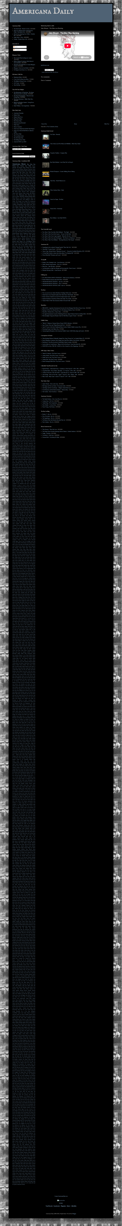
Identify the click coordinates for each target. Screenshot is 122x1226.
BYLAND (26, 443)
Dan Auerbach (25, 218)
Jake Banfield (32, 687)
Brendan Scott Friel (31, 263)
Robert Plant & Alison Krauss (23, 953)
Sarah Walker (19, 988)
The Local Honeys (27, 372)
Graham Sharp (20, 294)
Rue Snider (15, 244)
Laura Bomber (25, 781)
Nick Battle (24, 884)
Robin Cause (23, 955)
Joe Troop (20, 725)
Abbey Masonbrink (16, 393)
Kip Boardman (32, 770)
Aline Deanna (26, 404)
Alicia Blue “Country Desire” (49, 249)
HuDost (18, 674)
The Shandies (27, 202)
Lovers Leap (22, 809)
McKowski (32, 238)
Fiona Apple (32, 613)
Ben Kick (23, 451)
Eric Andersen (30, 286)
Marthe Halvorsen (21, 836)
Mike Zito (22, 863)
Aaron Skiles (27, 190)
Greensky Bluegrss (19, 647)
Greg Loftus (17, 295)
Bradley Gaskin (23, 472)
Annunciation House (20, 430)
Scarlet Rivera (15, 992)
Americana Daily (43, 11)
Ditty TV (26, 576)
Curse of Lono (22, 541)
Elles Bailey (18, 594)
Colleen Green (21, 278)
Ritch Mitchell (15, 945)
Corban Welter (23, 531)
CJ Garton (19, 485)
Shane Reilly (15, 1001)
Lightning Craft (17, 794)
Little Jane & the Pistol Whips (26, 799)
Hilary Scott (21, 669)
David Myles (21, 220)
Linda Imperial (15, 797)
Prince (13, 922)
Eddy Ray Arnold (15, 589)
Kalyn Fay (17, 753)
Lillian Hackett (23, 794)
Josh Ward (14, 746)
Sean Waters (14, 996)
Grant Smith (21, 645)
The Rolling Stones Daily (19, 139)
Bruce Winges (24, 480)
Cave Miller (18, 497)
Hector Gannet (32, 664)
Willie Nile (27, 387)
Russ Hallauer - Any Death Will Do (58, 218)
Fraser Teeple (30, 289)
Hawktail (30, 661)
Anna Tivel (33, 427)
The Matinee (20, 374)
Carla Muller (17, 493)
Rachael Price (17, 924)
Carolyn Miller (17, 494)
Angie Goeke (14, 427)
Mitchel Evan (20, 866)
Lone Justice (30, 805)
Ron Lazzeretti (26, 958)
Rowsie (31, 967)
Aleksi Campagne (29, 400)
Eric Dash (31, 600)
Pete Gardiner (19, 342)
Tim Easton (18, 380)
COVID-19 (30, 265)
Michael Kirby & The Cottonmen (19, 854)
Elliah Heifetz (27, 594)
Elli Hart (22, 594)
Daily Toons (16, 124)
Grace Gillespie (15, 642)
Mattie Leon (19, 844)
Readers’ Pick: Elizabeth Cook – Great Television (53, 262)
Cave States (23, 497)
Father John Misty (29, 611)
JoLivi (32, 722)
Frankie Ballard (24, 619)
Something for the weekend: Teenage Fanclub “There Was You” (56, 247)
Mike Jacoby (22, 860)
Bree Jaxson (29, 473)
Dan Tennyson (22, 546)
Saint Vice (31, 977)
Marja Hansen (21, 829)
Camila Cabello (27, 489)
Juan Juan (19, 746)
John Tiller (17, 733)
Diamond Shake (21, 574)
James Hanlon (15, 692)
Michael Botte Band (28, 850)
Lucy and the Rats (28, 810)
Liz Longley (19, 804)
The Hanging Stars (19, 372)
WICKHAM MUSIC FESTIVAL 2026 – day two (53, 285)
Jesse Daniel (24, 714)
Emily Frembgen (18, 597)
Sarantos (31, 988)
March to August (29, 324)
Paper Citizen (32, 340)
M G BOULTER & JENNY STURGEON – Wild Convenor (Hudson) (58, 277)
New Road (33, 882)
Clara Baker (19, 525)
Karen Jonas (22, 753)
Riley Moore (32, 242)
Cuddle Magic (15, 541)
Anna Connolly (28, 427)
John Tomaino (23, 733)
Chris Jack (26, 512)
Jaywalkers (30, 700)
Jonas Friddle (28, 738)
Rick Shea (31, 942)
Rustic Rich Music (20, 971)
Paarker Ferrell (30, 900)
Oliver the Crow (27, 895)
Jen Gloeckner (24, 706)
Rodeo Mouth (27, 348)
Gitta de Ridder (32, 637)
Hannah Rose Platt (16, 172)
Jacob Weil (27, 685)
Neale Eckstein (15, 881)
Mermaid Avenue (16, 239)
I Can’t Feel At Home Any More (21, 79)
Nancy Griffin (29, 874)
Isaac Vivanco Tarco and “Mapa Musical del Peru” (53, 325)
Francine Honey (24, 289)
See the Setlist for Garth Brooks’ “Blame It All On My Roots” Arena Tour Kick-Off (61, 344)
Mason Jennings (21, 839)
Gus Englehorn (23, 651)
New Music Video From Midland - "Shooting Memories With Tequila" (58, 240)
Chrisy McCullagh (19, 522)
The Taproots (18, 377)
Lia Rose (17, 196)
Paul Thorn (14, 342)
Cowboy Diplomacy (31, 534)
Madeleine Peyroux (16, 238)
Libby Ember (30, 793)
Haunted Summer (24, 295)
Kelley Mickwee (32, 764)
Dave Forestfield (22, 554)
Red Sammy (25, 934)
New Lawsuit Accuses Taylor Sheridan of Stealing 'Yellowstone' (56, 293)
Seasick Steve (15, 353)
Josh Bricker (14, 744)
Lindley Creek (26, 797)
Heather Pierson (19, 664)
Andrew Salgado (18, 424)
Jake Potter (14, 690)
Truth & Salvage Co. (24, 382)
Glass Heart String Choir (17, 639)
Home (75, 124)
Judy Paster (18, 748)
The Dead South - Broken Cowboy (22, 28)
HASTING (33, 651)
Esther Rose (23, 603)
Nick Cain (30, 884)
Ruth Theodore (15, 972)
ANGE (24, 390)
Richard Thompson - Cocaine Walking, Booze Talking (62, 171)
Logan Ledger (21, 321)
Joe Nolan (33, 307)
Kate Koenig (23, 756)
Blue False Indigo (29, 462)
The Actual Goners (31, 364)
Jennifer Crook (18, 708)
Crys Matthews (24, 539)
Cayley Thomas (16, 215)
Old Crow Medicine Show (22, 186)
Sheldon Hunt (15, 1004)
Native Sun (28, 879)
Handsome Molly (18, 77)
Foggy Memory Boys (16, 618)
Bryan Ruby (21, 265)
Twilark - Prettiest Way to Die (20, 39)
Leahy (23, 788)
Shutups (19, 1004)
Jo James (29, 722)
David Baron (30, 557)
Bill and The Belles (24, 456)
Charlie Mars (29, 501)
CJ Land (23, 485)
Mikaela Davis (24, 858)
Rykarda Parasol (32, 974)
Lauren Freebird (20, 785)
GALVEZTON (26, 623)
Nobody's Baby (21, 889)
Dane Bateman (15, 547)
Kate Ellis (33, 311)
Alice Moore (18, 404)
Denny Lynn (33, 571)
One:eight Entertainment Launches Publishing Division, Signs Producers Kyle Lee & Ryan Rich (64, 314)
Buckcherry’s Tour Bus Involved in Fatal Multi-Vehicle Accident (56, 342)
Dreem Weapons (19, 581)
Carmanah (30, 266)
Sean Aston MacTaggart (20, 995)
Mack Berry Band (23, 817)
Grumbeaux (29, 650)
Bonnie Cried (15, 469)
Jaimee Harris (27, 687)
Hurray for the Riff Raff (27, 676)
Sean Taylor (32, 352)
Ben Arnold (19, 451)
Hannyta (30, 656)
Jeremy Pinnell (25, 230)
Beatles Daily (17, 115)
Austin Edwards (18, 440)
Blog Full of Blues (18, 119)
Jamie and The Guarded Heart (18, 695)
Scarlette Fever (31, 244)
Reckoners (23, 347)
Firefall (28, 287)
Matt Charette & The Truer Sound (23, 327)
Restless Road (20, 935)
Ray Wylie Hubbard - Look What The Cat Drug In (61, 162)
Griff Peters (18, 650)
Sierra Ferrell (30, 188)
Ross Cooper (30, 966)
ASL (27, 390)
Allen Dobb (27, 206)
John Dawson (21, 231)
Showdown (22, 358)
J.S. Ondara (29, 299)
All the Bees (21, 206)
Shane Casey (25, 1000)
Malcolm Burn (21, 823)
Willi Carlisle (25, 252)
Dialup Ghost (15, 574)
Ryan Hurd (26, 972)
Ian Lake (21, 677)
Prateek (28, 344)
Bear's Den (32, 190)
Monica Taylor (15, 868)
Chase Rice (17, 505)
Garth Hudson (30, 626)
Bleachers (25, 461)
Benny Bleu (21, 453)
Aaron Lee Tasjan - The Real (56, 199)
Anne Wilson (29, 429)
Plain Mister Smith (25, 918)
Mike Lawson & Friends (30, 860)
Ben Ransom (28, 451)
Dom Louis (17, 578)
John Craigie (25, 728)
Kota (34, 772)
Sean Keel (33, 995)
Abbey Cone (32, 392)
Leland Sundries (22, 185)
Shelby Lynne (32, 1003)
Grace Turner (14, 294)
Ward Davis (25, 385)
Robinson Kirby (29, 955)
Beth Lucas (26, 454)
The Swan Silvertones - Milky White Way (23, 99)
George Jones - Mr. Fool (48, 401)
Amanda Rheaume (28, 411)
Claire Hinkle (29, 523)
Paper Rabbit (32, 902)
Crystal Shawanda (31, 539)
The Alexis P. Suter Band (17, 366)
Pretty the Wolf (32, 921)
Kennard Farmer (19, 767)
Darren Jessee (21, 552)
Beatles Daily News (18, 117)
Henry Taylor (31, 668)
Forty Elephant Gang (16, 289)
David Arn (22, 283)
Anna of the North (16, 429)
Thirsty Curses (19, 379)
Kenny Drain (26, 767)
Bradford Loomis (15, 472)
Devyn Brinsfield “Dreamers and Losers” (51, 255)
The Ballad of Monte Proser (20, 81)
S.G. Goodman (15, 975)
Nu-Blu (18, 892)
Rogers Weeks (30, 956)
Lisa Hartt (16, 321)
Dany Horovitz (32, 281)
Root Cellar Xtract (20, 961)
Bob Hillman (15, 465)
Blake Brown (14, 262)
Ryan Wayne (23, 188)
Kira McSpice (15, 772)
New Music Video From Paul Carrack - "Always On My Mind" (56, 234)
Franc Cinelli (17, 619)
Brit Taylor (16, 477)
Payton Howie (15, 911)
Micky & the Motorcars (22, 857)
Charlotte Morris (31, 215)
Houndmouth (29, 672)
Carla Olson (22, 493)
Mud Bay (14, 871)
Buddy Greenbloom (31, 480)
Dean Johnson (30, 565)
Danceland (33, 546)
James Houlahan (21, 692)
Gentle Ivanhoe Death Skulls (18, 631)
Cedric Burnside (29, 497)
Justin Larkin (31, 749)
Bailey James (23, 445)
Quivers (33, 922)
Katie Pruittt (30, 762)
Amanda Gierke (15, 411)
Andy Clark (33, 424)
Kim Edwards (26, 769)
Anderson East (25, 419)
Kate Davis (18, 756)
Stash (28, 360)
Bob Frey (33, 464)
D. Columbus (32, 279)
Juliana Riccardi (24, 748)
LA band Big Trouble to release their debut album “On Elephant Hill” (57, 253)
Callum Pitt (20, 488)
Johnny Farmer (29, 733)
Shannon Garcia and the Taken (18, 356)
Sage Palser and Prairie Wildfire (18, 977)
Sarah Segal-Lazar (20, 352)
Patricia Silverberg (31, 903)
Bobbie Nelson (15, 467)
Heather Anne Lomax (16, 297)
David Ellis (24, 558)
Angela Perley (27, 425)
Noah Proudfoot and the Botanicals (28, 887)
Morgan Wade (15, 241)
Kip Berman (26, 770)
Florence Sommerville (18, 616)
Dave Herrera (14, 555)
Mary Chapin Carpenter (27, 838)
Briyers (27, 477)
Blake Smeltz (29, 210)
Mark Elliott (32, 829)
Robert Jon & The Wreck (18, 173)
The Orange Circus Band (22, 201)
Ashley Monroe (32, 437)
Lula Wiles (27, 813)
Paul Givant (23, 906)
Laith (17, 778)
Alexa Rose (18, 403)
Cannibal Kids (22, 491)
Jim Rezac (31, 719)
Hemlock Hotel (28, 666)
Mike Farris (16, 860)
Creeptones (14, 539)
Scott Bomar (21, 992)
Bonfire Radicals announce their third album (52, 279)
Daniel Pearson (29, 547)
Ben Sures (33, 451)
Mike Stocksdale (15, 863)
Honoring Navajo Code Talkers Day (50, 329)
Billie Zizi (31, 456)
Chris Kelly (26, 514)
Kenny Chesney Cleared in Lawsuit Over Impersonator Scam (56, 296)
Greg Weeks (20, 648)
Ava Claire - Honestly (55, 134)
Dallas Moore (15, 281)
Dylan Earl (17, 584)
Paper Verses (14, 903)
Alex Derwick (18, 401)
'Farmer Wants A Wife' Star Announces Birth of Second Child (56, 300)
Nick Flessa (24, 337)
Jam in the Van (32, 690)
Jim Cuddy (14, 719)
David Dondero (18, 558)
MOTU (17, 817)
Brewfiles (17, 475)
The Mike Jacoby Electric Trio (26, 249)
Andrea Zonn (14, 420)
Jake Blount (55, 72)
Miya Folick (25, 866)
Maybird (22, 846)
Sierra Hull (27, 358)
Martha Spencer (15, 834)
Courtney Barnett (25, 279)
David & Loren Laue (22, 557)
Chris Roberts (30, 517)
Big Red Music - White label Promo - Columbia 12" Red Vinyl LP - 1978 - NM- (60, 368)
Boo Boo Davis (27, 469)
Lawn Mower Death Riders (25, 786)
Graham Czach (24, 643)
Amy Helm (19, 417)
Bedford (13, 449)
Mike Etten (20, 331)
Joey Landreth (32, 727)
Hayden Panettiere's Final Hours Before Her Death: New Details (56, 298)
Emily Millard (21, 598)
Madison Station (20, 820)
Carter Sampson (30, 494)
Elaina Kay (14, 590)
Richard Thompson (22, 940)
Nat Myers (33, 332)
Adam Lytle (33, 396)
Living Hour (24, 802)
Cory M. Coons (18, 279)
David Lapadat (18, 560)
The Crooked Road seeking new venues (23, 58)
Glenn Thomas (30, 639)
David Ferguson (27, 283)
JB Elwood (21, 228)
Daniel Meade (22, 547)
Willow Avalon (15, 388)
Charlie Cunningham (20, 270)
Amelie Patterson (18, 412)
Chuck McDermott (19, 276)
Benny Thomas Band (28, 453)
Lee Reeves (33, 788)
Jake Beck (14, 688)
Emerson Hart (24, 595)
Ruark (34, 967)
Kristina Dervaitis (26, 773)
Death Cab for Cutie (20, 566)
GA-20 (21, 623)
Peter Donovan (25, 342)
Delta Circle (24, 570)
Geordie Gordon (27, 632)
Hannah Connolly (18, 656)
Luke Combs (17, 812)
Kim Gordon (27, 315)
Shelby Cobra (27, 1003)
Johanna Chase (15, 308)
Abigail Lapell (15, 255)
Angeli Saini (32, 425)
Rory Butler (26, 961)
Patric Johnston (25, 903)
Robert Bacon (21, 948)
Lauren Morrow (15, 786)
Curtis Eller (33, 541)
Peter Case (30, 186)
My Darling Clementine (25, 873)
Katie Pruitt (26, 313)
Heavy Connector (18, 126)
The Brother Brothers (28, 246)
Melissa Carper (22, 329)
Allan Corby (21, 408)
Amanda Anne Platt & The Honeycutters (27, 409)
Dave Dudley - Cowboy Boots (49, 405)
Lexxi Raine (20, 791)
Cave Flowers (32, 214)
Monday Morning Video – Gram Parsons (51, 270)
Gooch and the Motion (30, 640)
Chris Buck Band (31, 509)
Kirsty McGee (20, 316)
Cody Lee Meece (28, 526)
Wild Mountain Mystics (19, 387)
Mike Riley (29, 331)
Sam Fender (24, 979)
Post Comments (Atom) (52, 126)
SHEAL (28, 975)
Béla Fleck (26, 483)
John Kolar (27, 730)
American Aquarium (26, 257)
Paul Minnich (24, 908)
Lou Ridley (17, 809)
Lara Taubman (28, 778)
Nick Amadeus (19, 337)
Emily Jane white (31, 597)
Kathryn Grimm (15, 761)
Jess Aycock (25, 712)
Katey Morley (15, 313)
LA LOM (16, 777)
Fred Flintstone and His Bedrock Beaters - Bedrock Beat (55, 389)
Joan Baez (33, 305)
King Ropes (21, 770)
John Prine (27, 181)
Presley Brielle (25, 921)
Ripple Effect (27, 943)
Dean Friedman (24, 565)
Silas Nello (24, 1004)
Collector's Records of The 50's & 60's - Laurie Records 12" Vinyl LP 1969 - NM (60, 372)
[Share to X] (49, 70)
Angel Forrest (15, 425)
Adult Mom (20, 398)
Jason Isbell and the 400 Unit (22, 302)
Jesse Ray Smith (28, 305)
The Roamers (15, 376)
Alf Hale (31, 403)
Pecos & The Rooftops (22, 911)
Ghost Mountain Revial (30, 635)
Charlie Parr (23, 215)
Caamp (31, 486)
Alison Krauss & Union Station (18, 406)
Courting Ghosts (23, 534)
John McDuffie (15, 732)
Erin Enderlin (27, 223)
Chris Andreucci (19, 509)
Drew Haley (30, 581)
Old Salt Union (20, 894)
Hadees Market (21, 653)
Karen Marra (27, 753)
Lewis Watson (15, 791)
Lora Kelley (17, 807)
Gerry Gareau (18, 634)
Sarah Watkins (26, 988)
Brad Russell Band (31, 470)
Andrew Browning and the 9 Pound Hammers (26, 420)
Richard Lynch (15, 940)
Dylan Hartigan (23, 584)
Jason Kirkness (18, 698)
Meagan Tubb (15, 847)
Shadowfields (22, 998)
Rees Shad (14, 935)
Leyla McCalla (26, 791)
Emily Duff (15, 180)
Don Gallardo (29, 578)
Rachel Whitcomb (31, 926)
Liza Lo (28, 185)
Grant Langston (15, 645)
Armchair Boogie (19, 435)
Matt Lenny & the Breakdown (18, 841)
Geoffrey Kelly (21, 632)
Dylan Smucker (32, 586)
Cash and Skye (19, 268)
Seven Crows (20, 996)
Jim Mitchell (26, 719)
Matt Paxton (27, 841)
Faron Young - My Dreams (48, 407)
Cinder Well (26, 276)
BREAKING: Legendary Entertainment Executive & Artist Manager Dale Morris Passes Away (63, 308)
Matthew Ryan (15, 329)
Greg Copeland (32, 647)
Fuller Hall (17, 623)
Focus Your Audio (31, 616)
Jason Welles (30, 698)
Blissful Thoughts (16, 462)
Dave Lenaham (26, 555)
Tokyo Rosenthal (31, 250)
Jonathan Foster (28, 740)
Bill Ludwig (17, 456)
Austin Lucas (29, 440)
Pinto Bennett (18, 344)
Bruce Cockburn (15, 265)
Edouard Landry (22, 589)
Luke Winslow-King (21, 813)
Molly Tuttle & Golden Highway (23, 332)
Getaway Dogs (32, 634)
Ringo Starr (22, 943)
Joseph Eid (33, 743)
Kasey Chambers (28, 754)
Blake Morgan (22, 210)
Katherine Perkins (31, 757)
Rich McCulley (25, 939)
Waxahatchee (20, 204)
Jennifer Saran (23, 708)
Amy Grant (14, 417)
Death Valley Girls (28, 566)
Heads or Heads (24, 663)
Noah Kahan (17, 887)
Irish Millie (24, 299)
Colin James (25, 528)
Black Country (15, 459)
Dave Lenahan (32, 555)
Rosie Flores (29, 964)
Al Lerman (33, 398)
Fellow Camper (27, 613)
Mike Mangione (15, 862)
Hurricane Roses (19, 299)
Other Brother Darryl (22, 898)
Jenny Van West (19, 709)
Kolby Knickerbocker (22, 772)
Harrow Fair (26, 660)
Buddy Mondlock (16, 481)
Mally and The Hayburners (29, 823)
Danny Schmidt (26, 281)
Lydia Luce (28, 815)
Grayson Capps (27, 645)
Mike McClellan (22, 862)
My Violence (32, 873)
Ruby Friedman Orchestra (17, 969)
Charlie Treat (32, 270)
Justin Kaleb (27, 231)
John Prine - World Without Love (57, 180)
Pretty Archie (32, 344)
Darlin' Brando (32, 550)
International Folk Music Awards (23, 679)
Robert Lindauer (32, 951)
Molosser (26, 169)
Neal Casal (33, 879)
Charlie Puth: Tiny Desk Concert (49, 359)
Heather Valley (26, 664)
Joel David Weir (25, 725)
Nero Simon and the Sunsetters (25, 882)
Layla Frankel (19, 788)
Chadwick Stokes (25, 499)
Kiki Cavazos (20, 769)
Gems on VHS (32, 629)
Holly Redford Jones (21, 671)
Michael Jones (24, 852)
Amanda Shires (24, 170)
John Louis (30, 308)
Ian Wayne (29, 677)
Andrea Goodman (31, 419)
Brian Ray (21, 475)
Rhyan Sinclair (23, 937)
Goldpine (24, 640)
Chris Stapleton (28, 274)
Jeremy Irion (21, 711)
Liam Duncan (19, 793)
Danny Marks (26, 549)
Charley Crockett (31, 170)
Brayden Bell (17, 473)
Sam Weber (23, 982)
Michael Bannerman (20, 850)
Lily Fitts (26, 234)
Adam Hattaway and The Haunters (19, 396)
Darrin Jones (27, 552)
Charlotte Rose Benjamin (27, 504)
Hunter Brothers (23, 674)
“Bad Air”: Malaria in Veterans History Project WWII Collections (57, 323)
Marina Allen (32, 828)
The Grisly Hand (28, 247)
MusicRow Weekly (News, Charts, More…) (52, 312)
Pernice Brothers (19, 913)
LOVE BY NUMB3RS (27, 777)
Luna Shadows (15, 815)
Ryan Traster (19, 974)
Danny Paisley (32, 549)
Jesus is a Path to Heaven (27, 716)
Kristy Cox (33, 773)
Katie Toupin (32, 313)
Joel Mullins (30, 725)
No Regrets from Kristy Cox (20, 70)
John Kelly (25, 308)
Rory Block (32, 348)
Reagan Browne (23, 931)
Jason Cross (28, 696)
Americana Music (19, 164)
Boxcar (26, 470)
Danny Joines (19, 549)
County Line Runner (31, 533)
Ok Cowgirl (30, 892)
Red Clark (26, 932)
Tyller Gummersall (16, 170)
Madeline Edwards (16, 818)
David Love (24, 560)
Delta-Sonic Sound (31, 570)
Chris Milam (19, 517)
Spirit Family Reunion (17, 360)
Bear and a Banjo (29, 448)
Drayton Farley (22, 193)
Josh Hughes (26, 744)
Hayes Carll (18, 663)
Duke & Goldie (29, 284)
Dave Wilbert (15, 557)
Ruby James (30, 969)
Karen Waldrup (32, 753)
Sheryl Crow (15, 246)
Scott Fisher (27, 352)
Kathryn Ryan (23, 761)
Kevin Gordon (15, 234)
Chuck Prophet (32, 522)
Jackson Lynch (15, 685)
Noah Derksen (18, 339)
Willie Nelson (21, 190)
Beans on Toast (31, 209)
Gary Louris (17, 627)
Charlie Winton (25, 502)
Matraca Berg (27, 839)
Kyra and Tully (30, 775)
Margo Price (29, 167)
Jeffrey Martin (18, 230)
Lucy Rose (33, 321)
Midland (29, 857)
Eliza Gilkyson (29, 222)
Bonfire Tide (26, 467)
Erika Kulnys (22, 602)
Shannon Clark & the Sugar (29, 355)
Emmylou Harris (18, 600)
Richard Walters (29, 940)
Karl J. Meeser (15, 754)
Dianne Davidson (28, 574)
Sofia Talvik (32, 358)
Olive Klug (33, 894)
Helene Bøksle (22, 666)
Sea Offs (23, 993)
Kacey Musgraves (24, 233)
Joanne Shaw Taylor (16, 307)
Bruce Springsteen (31, 191)
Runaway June (15, 350)
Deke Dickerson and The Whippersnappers (25, 568)
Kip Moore (33, 315)
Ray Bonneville (26, 929)
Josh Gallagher (21, 744)
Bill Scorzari (15, 210)
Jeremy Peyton (32, 303)
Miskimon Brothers (26, 865)
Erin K (31, 602)
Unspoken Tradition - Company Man (58, 153)
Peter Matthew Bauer (19, 914)
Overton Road (30, 898)
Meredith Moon (24, 849)
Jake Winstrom (26, 690)
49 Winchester (15, 254)
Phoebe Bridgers (29, 916)
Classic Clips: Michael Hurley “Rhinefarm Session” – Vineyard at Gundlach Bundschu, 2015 (63, 251)
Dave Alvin (17, 554)
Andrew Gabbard (22, 422)
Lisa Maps (31, 797)
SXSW (26, 244)
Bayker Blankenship (16, 448)
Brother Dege (17, 480)
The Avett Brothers (27, 366)
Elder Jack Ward (24, 590)
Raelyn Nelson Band (27, 345)
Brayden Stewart (23, 473)
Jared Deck (31, 695)
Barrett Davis (27, 446)
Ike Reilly (33, 677)
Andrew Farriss (15, 422)
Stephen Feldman (15, 361)
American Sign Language (25, 416)
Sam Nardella (30, 979)
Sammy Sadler (19, 984)
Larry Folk (14, 780)
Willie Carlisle (26, 204)
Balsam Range (21, 209)
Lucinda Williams (19, 169)
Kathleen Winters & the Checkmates (20, 759)
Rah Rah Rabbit (24, 927)
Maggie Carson (32, 820)
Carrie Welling (23, 494)
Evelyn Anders (17, 607)
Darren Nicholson (15, 283)
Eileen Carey (32, 589)
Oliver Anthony (15, 895)
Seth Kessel (26, 353)
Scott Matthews (26, 199)
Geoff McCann (15, 632)
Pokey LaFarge (24, 344)
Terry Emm (21, 364)
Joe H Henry (28, 307)
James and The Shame (30, 693)
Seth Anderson (21, 353)
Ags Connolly (27, 398)
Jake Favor (23, 688)
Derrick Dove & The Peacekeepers (18, 573)
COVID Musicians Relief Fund (23, 486)
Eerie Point (28, 589)
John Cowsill (20, 728)
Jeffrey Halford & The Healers (25, 704)
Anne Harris (32, 206)
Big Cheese (31, 454)
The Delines (20, 369)
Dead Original (18, 565)
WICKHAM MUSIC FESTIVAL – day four (52, 281)
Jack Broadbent (22, 684)
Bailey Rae (28, 445)
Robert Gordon (24, 950)
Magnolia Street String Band (18, 821)
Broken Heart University (17, 478)
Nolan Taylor (24, 339)
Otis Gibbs (20, 242)
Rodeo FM (19, 956)
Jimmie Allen (23, 720)
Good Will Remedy (26, 292)
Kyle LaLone (25, 316)
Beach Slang (23, 448)
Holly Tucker (27, 671)
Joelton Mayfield (19, 727)
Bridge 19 (31, 475)
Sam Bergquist (19, 979)
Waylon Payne (30, 385)
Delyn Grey (14, 571)
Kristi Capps (20, 773)
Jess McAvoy (30, 712)
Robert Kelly (18, 951)
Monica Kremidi (32, 866)
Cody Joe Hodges (20, 526)
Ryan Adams (21, 972)
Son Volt (21, 246)
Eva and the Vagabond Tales (20, 287)
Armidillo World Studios (28, 435)
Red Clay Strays (32, 932)
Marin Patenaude (25, 828)
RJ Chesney (14, 345)
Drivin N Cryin (18, 582)
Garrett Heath (27, 225)
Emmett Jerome (24, 286)
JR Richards (27, 682)
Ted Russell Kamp (21, 167)
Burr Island (26, 265)
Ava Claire (26, 441)
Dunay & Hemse (25, 582)
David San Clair (29, 562)
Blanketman (20, 461)
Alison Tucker (28, 406)
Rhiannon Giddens (16, 937)
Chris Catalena (15, 510)
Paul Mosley (30, 908)
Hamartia (17, 655)
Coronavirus (17, 533)
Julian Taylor (32, 172)
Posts (16, 47)
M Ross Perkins (21, 177)
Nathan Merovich (31, 878)
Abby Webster (18, 395)
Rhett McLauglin (31, 935)
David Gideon (29, 558)
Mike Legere (24, 331)
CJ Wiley (27, 485)
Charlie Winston (19, 502)
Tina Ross (23, 380)
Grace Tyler (33, 642)
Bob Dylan (15, 191)
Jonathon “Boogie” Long (28, 741)
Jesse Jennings (30, 714)
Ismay (17, 228)
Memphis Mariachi (16, 849)
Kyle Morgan (23, 775)
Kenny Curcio (32, 233)
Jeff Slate (18, 303)
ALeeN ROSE (20, 390)
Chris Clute (33, 510)
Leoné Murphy (21, 789)
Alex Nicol (32, 204)
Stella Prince (32, 360)
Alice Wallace (15, 206)
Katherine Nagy (25, 757)
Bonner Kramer (32, 467)
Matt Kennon (32, 327)
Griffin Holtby (24, 650)
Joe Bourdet (23, 307)
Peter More (26, 914)
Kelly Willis (19, 765)
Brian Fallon (25, 212)
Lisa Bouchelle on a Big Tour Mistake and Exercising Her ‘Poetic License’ (59, 268)
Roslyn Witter (25, 966)
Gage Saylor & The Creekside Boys (25, 624)
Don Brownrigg (23, 578)
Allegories (26, 408)
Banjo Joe (17, 446)
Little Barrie (17, 799)
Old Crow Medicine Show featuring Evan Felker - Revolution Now (23, 31)
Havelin (26, 661)
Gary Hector (20, 291)
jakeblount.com (45, 65)
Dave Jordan (20, 555)
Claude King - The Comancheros (49, 403)
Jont (24, 743)
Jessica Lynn (25, 172)
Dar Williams (20, 550)
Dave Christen (20, 166)
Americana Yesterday (18, 113)
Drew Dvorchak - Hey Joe (48, 416)
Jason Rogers (30, 302)
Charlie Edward (32, 499)
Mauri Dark (24, 844)
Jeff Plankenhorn (26, 703)
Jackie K (14, 300)
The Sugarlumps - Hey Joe (48, 418)
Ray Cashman (32, 929)
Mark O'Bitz (19, 833)
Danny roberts (15, 550)
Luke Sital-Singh (29, 812)
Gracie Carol (14, 643)
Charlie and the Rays (16, 271)
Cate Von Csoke (26, 268)
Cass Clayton (25, 496)
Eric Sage (17, 602)
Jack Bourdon (15, 684)
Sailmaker (27, 977)
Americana (33, 416)
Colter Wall (30, 528)
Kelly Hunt (14, 765)
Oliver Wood (21, 895)
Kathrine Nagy (32, 759)
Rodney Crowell (29, 173)
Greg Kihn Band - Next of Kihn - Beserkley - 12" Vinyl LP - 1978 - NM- (59, 370)
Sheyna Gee (33, 356)
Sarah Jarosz (19, 199)
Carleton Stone (29, 493)
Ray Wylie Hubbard (16, 931)
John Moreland (21, 732)
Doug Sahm (30, 579)
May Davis (18, 846)
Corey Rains (29, 531)
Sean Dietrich (28, 995)
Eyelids (29, 608)
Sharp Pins (22, 1003)
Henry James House (19, 668)
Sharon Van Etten (15, 1003)
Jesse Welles (28, 166)
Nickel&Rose (29, 241)
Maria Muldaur (18, 828)
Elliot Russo (14, 595)
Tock (26, 250)
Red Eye (14, 934)
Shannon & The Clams (23, 1001)
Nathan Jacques (25, 878)
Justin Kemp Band (24, 749)
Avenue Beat (15, 209)
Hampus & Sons (22, 655)
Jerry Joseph (32, 711)
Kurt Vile (14, 775)
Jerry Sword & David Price (17, 712)
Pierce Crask (17, 918)
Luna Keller (32, 813)
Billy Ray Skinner (19, 457)
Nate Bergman (19, 876)
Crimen (18, 539)
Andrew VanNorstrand (26, 424)
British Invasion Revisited (20, 123)
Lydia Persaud (31, 236)
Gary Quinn (22, 627)
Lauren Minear (32, 785)
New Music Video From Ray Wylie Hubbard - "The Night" (55, 232)
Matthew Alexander (27, 842)
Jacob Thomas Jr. (21, 685)
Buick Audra (30, 481)
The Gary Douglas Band (26, 371)
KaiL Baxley (30, 751)
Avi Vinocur (30, 441)
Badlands (18, 445)
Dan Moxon (32, 218)
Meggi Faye (29, 847)
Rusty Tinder (27, 971)
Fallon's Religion (31, 610)
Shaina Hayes (29, 998)
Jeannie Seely (17, 701)
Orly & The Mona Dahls (30, 897)
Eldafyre (18, 590)
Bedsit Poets (25, 449)
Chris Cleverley (27, 510)
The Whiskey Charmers (26, 377)
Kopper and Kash (29, 772)
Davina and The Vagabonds (29, 563)
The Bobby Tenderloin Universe (19, 368)
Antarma (33, 430)
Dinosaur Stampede (20, 576)
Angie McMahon (21, 427)
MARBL (14, 817)
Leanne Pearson (28, 788)
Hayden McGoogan (31, 295)
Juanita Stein (30, 746)
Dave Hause (33, 554)
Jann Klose (26, 695)
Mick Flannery (32, 855)
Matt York (21, 842)
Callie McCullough (18, 266)
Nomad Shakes (19, 890)
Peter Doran (30, 913)
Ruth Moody (32, 971)
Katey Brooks (18, 757)
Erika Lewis (27, 602)
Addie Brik (14, 398)
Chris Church (21, 510)
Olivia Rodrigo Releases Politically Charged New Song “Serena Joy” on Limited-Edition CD (63, 338)
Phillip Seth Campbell (20, 916)
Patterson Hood (29, 905)
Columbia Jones (19, 530)
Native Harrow (24, 334)
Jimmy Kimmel (29, 720)
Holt (31, 671)
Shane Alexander (19, 1000)
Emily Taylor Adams (28, 598)
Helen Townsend (15, 666)
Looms (13, 236)
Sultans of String (19, 363)
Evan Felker (30, 605)
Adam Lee (28, 396)
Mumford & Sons (25, 871)
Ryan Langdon (26, 198)
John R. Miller (18, 310)
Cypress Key (14, 542)
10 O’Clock (16, 83)
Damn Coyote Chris (16, 544)
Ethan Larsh (18, 605)
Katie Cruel (29, 761)
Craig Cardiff (32, 536)
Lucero (19, 810)
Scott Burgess (27, 992)
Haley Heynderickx (28, 653)
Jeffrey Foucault (15, 704)
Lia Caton (31, 791)
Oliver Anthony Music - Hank (57, 190)
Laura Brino (30, 781)
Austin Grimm (24, 440)
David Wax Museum (20, 563)
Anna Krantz (20, 258)
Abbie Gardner (32, 254)
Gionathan (27, 637)
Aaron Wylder (26, 254)
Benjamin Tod (15, 453)
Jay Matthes (19, 700)
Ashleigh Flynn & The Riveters (27, 207)
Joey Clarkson (26, 727)
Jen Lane (27, 303)
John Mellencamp (20, 194)
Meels (19, 847)
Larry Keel (19, 780)
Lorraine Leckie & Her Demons (26, 807)
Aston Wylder (22, 438)
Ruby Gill (25, 969)
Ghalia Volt (18, 226)
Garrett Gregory (24, 626)
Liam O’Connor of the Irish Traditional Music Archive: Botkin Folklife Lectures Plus (61, 327)
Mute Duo (18, 873)
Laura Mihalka (21, 783)
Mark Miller (14, 833)
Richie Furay (18, 942)
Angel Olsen (20, 425)
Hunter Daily (29, 674)
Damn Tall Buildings (24, 544)
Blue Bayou (22, 462)
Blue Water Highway (22, 262)
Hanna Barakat (29, 655)
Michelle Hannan (25, 855)
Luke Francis (21, 323)
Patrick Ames (15, 905)
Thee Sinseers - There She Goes (49, 429)
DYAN (22, 542)
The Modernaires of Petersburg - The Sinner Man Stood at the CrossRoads (24, 93)
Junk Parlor (18, 749)
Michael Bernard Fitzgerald (28, 239)
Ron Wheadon (32, 958)
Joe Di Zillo (22, 724)
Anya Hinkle (15, 207)
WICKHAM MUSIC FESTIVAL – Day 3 (52, 283)
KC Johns (19, 751)
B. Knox (21, 443)
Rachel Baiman (23, 924)
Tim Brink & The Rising (27, 379)
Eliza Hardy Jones (16, 592)
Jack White (33, 684)
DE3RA (19, 542)
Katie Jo (19, 762)
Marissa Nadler (15, 829)
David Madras (30, 560)
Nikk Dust (26, 886)
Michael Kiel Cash (31, 852)
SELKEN (25, 975)
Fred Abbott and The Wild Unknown (19, 621)
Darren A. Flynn (15, 552)
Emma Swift (18, 286)
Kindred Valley (15, 770)
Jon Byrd (22, 735)
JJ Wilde (33, 299)
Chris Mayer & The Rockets (18, 515)
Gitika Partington (18, 292)
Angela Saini (15, 258)
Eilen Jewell (15, 177)
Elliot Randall (32, 594)
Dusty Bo (31, 582)
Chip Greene (30, 507)
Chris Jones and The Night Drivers (28, 273)
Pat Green (19, 903)
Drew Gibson (25, 581)
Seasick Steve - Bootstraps (56, 208)
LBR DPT (20, 777)
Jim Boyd (33, 717)
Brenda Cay (19, 212)
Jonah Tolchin (25, 183)
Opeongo (20, 897)
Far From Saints (21, 611)
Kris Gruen (14, 773)
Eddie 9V (21, 587)
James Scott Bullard (22, 693)
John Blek (21, 308)
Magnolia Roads (15, 324)
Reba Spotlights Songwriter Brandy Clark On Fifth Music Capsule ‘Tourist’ (59, 315)
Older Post (106, 124)
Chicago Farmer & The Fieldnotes (21, 507)
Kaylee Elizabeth (19, 764)
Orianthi (24, 897)
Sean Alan (27, 993)
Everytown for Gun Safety (23, 608)
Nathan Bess (19, 878)
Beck (34, 448)
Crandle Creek (21, 538)
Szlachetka (33, 363)
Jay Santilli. (25, 700)
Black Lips (20, 459)
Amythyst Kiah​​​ (30, 417)
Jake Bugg (19, 688)
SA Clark (21, 975)
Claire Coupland (15, 523)
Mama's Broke (15, 825)
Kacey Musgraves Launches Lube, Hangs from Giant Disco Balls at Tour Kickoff (60, 340)
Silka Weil (28, 1004)
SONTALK (33, 975)
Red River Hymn (19, 934)
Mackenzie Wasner (31, 817)
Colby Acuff (15, 193)
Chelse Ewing (29, 505)
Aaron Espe (30, 390)
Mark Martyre (32, 831)
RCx (13, 924)
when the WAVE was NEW (20, 141)
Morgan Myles (29, 868)
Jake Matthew (28, 688)
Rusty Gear (20, 350)
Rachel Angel (20, 345)
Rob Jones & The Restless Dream (19, 947)
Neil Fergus (25, 881)
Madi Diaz (14, 820)
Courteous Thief (15, 534)
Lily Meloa (20, 796)
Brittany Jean (22, 477)
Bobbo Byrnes (29, 262)
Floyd (16, 225)
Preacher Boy (19, 921)
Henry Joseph (25, 668)
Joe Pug (27, 724)
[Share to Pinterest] (53, 70)
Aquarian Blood (15, 433)
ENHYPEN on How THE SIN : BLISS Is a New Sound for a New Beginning (60, 346)
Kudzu (21, 234)
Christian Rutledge (20, 518)
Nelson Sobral (28, 336)
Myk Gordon (15, 874)
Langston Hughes (21, 778)
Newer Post (44, 124)
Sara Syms (31, 984)
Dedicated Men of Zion (16, 284)
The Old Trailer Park (18, 138)
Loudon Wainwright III (22, 236)
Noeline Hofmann (28, 889)
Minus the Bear (28, 863)
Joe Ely (23, 181)
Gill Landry (22, 637)
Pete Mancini (26, 242)
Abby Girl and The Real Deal (26, 393)
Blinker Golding (31, 461)
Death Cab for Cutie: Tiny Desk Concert (51, 357)
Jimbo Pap (18, 720)
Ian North (24, 226)
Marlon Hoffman (26, 238)
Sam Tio (31, 350)
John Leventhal (32, 730)
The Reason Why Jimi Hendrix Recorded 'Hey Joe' (53, 420)
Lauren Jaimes (26, 785)
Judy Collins (30, 310)
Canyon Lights (28, 491)
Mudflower (19, 871)
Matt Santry (32, 841)
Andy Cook (32, 257)
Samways (24, 984)
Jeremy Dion (32, 709)
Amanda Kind (21, 411)
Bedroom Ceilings (19, 449)
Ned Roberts (20, 881)
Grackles (19, 643)
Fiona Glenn (14, 615)
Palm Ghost (17, 902)
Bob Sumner (26, 465)
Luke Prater (23, 812)
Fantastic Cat (15, 611)
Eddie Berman (27, 587)
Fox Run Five (30, 618)
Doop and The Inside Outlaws (22, 579)
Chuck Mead (26, 522)
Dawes (13, 565)
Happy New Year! (20, 658)
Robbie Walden (29, 947)
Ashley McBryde (26, 437)
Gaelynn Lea (14, 624)
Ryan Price (14, 974)
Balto (16, 260)
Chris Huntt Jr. (15, 512)
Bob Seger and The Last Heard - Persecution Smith (53, 386)
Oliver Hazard (21, 340)
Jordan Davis (27, 743)
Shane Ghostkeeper (19, 355)
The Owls (33, 374)
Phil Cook (30, 914)
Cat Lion (14, 497)
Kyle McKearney (32, 316)
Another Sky (28, 430)
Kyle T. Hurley (15, 318)
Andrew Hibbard (29, 422)
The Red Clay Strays (20, 178)
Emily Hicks (25, 597)
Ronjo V (14, 959)
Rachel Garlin (24, 926)
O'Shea (21, 892)
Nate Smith (30, 876)
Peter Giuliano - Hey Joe (48, 422)
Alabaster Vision (15, 400)
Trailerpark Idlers (29, 380)
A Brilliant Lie (31, 388)
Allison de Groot (15, 409)
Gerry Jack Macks (25, 634)
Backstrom (31, 443)
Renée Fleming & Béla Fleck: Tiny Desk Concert (53, 361)
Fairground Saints (24, 610)
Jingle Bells (24, 722)
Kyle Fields (18, 775)
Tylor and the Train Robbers (21, 384)
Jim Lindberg (20, 719)
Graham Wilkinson (31, 643)
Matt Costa (33, 839)
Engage (23, 600)
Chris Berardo (25, 509)
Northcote (29, 890)
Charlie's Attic (19, 504)
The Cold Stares (29, 368)
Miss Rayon (14, 866)
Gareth (16, 291)
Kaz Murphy (25, 764)
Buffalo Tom (23, 481)
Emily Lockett (15, 598)
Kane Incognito (27, 311)
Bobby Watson (21, 467)
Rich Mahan (19, 939)
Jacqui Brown (32, 685)
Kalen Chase (21, 311)
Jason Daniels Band (28, 228)
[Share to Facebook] (51, 70)
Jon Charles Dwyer (28, 735)
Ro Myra (30, 945)
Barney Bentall (21, 260)
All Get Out (15, 408)
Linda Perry (20, 797)
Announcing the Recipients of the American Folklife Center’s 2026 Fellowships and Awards (63, 331)
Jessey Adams (19, 716)
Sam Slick (18, 982)
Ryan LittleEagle (32, 972)
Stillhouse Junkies (28, 361)
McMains (33, 846)
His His (25, 669)
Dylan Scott (25, 586)
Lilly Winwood (29, 794)
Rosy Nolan (23, 967)
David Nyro (18, 562)
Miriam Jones (18, 865)
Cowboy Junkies (15, 536)
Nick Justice (30, 337)
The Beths (33, 366)
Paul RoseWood (32, 910)
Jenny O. (28, 708)
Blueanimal (21, 464)
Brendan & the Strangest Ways (21, 263)
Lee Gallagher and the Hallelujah (25, 318)
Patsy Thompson (22, 905)
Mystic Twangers (22, 874)
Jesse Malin (22, 305)
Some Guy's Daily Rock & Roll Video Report (24, 128)
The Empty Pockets (27, 369)
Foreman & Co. (24, 618)
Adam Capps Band (31, 395)
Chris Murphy (15, 274)
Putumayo (24, 922)
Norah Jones (24, 890)
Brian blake (26, 475)
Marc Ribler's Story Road (20, 826)
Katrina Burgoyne (15, 315)
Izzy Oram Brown (29, 680)
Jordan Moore (24, 310)
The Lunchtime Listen (19, 136)
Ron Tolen (29, 164)
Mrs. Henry (24, 870)
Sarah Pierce (24, 987)
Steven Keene (29, 177)
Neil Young (30, 334)
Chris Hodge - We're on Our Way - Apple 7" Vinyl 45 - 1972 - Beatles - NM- (59, 374)
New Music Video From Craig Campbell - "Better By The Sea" (56, 236)
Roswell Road (18, 967)
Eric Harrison (21, 180)
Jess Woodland (19, 714)
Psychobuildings (18, 922)
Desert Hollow (28, 573)
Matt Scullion (15, 842)
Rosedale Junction (22, 964)
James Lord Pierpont (29, 692)
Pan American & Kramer (25, 902)
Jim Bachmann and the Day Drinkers (24, 717)
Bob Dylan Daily (18, 121)
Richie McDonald (25, 942)
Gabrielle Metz (32, 623)
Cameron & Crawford (27, 488)
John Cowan (14, 728)
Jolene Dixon (17, 735)
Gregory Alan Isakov (27, 648)
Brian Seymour (22, 191)
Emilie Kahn (29, 595)
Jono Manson (19, 743)
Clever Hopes (29, 525)
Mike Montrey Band (31, 862)
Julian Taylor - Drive (18, 37)
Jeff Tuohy (33, 703)
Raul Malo (20, 929)
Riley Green (17, 943)
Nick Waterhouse (20, 886)
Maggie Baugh (26, 820)
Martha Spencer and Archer (26, 834)
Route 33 (28, 967)
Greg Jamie (14, 648)
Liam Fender (24, 793)
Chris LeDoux (32, 514)
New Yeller (14, 884)
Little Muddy (32, 234)
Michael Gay (18, 852)
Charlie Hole (27, 270)
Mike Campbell (30, 858)
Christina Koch (20, 520)
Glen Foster (24, 639)
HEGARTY (14, 653)
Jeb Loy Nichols (24, 701)
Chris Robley (30, 217)
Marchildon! (27, 826)
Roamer (33, 945)
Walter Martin (15, 252)
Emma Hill (28, 193)
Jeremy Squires (32, 230)
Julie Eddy (30, 748)
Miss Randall (32, 865)
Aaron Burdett (21, 254)
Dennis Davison (20, 571)
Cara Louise (17, 214)
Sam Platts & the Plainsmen (27, 980)
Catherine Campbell (24, 214)
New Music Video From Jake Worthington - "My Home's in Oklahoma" (58, 238)
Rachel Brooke (18, 926)
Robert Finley (18, 950)
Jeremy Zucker (27, 711)
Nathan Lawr (23, 241)
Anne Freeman (24, 429)
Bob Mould (21, 465)
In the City (14, 679)
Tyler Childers (20, 175)
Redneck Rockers (32, 934)
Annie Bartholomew (28, 258)
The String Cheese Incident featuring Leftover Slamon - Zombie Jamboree (59, 431)
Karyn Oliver (22, 754)
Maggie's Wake (32, 323)
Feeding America (20, 613)
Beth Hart (18, 454)
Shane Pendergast (31, 1000)
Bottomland (22, 470)
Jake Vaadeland (20, 690)
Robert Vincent (18, 955)
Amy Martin (24, 417)
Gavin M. (16, 629)
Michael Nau (18, 855)
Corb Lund (17, 531)
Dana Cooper (28, 546)
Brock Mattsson (32, 477)
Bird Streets (32, 457)
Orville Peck (14, 898)
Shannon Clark (32, 1001)
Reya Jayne (25, 935)
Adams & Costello (23, 255)
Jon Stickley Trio (24, 736)
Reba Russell (29, 931)
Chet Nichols (30, 271)
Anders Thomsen (18, 419)
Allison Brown (32, 408)
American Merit (25, 412)
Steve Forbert (22, 361)
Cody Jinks (32, 175)
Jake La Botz (30, 300)
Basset (26, 209)
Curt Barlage (27, 541)
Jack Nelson (27, 684)
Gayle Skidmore (22, 629)
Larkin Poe (33, 778)
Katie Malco (21, 313)
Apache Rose (28, 432)
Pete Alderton (25, 913)
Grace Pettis (27, 642)
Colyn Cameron (28, 278)
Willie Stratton (32, 387)
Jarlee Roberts (22, 696)
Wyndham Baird (31, 252)
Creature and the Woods (30, 538)
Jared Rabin (17, 696)
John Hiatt (17, 730)
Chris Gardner (23, 217)
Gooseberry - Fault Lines (48, 435)
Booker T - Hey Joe (46, 414)
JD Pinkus (18, 682)
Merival (30, 849)
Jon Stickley (18, 736)
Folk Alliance (32, 287)
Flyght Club (25, 616)
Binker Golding (27, 457)
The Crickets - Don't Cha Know (49, 391)
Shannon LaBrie (27, 356)
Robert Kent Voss (24, 951)
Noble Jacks (14, 889)
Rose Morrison (32, 963)
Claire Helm (22, 523)
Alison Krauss (32, 404)
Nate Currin (25, 876)
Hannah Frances (26, 656)
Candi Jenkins (25, 266)
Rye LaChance (25, 974)
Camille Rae (32, 489)
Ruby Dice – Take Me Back (48, 266)
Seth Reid (31, 353)
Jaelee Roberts (21, 687)
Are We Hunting (29, 433)
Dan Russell (20, 281)
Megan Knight (24, 847)
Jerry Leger (15, 231)
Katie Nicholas (24, 762)
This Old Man (17, 85)
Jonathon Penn (19, 741)
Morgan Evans (22, 868)
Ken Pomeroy (30, 765)
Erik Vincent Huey (20, 223)
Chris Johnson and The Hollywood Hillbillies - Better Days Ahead (65, 143)
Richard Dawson (32, 939)
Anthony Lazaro (22, 432)
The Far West (18, 371)
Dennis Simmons (27, 571)
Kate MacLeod (28, 194)
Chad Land (20, 499)
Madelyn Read (32, 818)
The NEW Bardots (27, 374)
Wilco (20, 252)
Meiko (34, 847)
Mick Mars (14, 857)
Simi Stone (16, 1006)
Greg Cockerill (26, 647)
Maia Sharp (14, 823)
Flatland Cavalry (28, 615)
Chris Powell (24, 517)
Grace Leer (33, 292)
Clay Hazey (24, 525)
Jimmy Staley (18, 722)
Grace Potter (18, 181)
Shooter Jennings (15, 358)
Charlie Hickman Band (16, 501)
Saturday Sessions (31, 990)
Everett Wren (14, 608)
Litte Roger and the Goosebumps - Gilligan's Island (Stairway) (56, 387)
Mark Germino (15, 831)
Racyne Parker (15, 927)
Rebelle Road (17, 347)
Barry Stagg (33, 446)
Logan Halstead (29, 804)
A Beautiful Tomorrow (23, 388)
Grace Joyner (21, 642)
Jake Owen (33, 688)
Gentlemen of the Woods (30, 631)
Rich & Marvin (30, 937)
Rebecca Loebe (19, 198)
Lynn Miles (33, 815)
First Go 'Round (21, 615)
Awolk (17, 443)
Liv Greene (18, 802)
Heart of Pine (29, 663)
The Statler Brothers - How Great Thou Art (52, 399)
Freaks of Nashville (31, 619)
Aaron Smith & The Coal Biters (23, 392)
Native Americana (22, 879)
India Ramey (30, 226)
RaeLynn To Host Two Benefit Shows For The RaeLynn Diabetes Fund (58, 310)
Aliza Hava (33, 406)
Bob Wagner (32, 465)
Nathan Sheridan (15, 879)
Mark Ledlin (27, 831)
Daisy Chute (19, 218)
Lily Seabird (25, 796)
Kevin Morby (22, 315)
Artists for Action (19, 437)
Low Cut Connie (28, 809)
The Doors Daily (17, 134)
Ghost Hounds (22, 635)
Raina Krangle (32, 927)
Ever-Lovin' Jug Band (31, 607)
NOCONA (22, 196)
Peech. (28, 911)
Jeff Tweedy (22, 303)
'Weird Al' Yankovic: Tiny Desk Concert (51, 353)
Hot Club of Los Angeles (21, 672)
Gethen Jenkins (15, 635)
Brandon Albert (29, 472)
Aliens (23, 404)
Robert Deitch (27, 948)
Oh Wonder (25, 892)
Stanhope (24, 360)
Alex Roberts (30, 401)
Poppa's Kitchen (20, 919)
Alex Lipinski (24, 401)
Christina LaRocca (27, 520)
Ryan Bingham (26, 350)
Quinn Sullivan (29, 922)
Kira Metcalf (14, 316)
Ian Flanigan (17, 677)
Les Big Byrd (27, 789)
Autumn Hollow (20, 441)
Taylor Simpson (15, 364)
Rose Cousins (26, 963)
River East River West (23, 945)
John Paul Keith (28, 732)
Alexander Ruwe (25, 403)
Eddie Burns (32, 587)
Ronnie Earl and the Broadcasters (24, 959)
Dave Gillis (28, 554)
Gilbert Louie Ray (16, 637)
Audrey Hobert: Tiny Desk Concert (50, 355)
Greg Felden (30, 294)
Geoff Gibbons (26, 291)
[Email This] (46, 70)
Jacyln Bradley (15, 687)
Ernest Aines (18, 603)
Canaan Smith (15, 491)
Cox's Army (21, 536)
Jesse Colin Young (16, 305)
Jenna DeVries (30, 706)
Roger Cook (24, 956)
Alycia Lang (18, 257)
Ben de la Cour (27, 260)
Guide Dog (17, 651)
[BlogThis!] (47, 70)
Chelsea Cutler (24, 271)
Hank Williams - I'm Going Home (21, 105)
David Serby (32, 283)
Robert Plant (14, 953)
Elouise (19, 595)
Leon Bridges (15, 789)
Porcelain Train (27, 919)
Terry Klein (26, 364)
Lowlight (33, 809)
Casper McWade (19, 496)
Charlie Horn (24, 501)
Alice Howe (29, 255)
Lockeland (24, 804)
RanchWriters (15, 929)
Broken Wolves (26, 478)
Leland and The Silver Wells (22, 319)
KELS (22, 751)
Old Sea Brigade (27, 894)
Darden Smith (26, 550)
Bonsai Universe (21, 469)
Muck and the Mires (31, 870)
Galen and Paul (18, 626)
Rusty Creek (21, 244)
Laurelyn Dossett (28, 783)
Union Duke (30, 384)
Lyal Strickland (22, 815)
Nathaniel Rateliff (28, 196)
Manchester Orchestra (23, 825)
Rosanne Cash (19, 963)
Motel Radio (19, 870)
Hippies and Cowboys (27, 297)
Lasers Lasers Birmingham (27, 780)
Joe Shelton (31, 724)
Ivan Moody (22, 680)
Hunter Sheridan (18, 676)
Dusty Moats (22, 222)
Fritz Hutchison (30, 621)
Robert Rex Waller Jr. (19, 348)
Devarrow (33, 573)
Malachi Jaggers (22, 324)
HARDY (28, 651)
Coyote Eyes (27, 536)
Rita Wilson (33, 943)
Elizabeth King (24, 592)
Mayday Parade (28, 846)
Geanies (27, 629)
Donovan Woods (28, 220)
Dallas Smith (26, 542)
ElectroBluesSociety (31, 590)
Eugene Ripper (25, 605)
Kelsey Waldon (25, 765)
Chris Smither (21, 274)
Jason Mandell (25, 698)
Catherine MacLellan (30, 178)
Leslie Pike (33, 789)
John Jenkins (21, 730)
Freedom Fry (21, 225)
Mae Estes (26, 323)
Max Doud (29, 844)
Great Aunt (26, 294)
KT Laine (25, 751)
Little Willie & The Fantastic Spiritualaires (24, 801)
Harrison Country (19, 660)
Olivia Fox (33, 895)
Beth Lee (22, 454)
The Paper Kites (21, 250)
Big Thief (33, 260)
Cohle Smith (19, 528)
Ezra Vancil (18, 610)
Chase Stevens (23, 505)
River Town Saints (29, 347)
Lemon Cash (30, 319)
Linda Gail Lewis (31, 796)
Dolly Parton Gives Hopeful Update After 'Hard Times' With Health (57, 294)
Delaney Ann (19, 570)
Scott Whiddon (18, 993)
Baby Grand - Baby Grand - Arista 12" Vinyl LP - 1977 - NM (56, 376)
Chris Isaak (21, 512)
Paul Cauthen (18, 906)
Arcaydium (22, 433)
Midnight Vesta (18, 858)
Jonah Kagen (23, 738)
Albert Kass (22, 400)
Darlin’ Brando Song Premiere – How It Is (52, 264)
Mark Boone (27, 829)
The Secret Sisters (21, 376)
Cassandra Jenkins (31, 496)
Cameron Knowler (19, 489)
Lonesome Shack (27, 321)
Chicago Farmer (16, 217)
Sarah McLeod (19, 987)
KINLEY (16, 311)
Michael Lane (29, 854)
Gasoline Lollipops (29, 627)
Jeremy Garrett (15, 711)
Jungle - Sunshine (46, 433)
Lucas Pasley (14, 810)
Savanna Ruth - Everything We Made (50, 437)
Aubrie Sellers (29, 438)
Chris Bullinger (18, 273)
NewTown (20, 884)
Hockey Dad (30, 669)
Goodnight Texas (28, 180)
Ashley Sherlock (15, 438)
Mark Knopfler (21, 831)
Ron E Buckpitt (19, 958)
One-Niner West (15, 897)
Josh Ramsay (32, 744)
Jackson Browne (19, 300)
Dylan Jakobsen (29, 584)
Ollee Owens (27, 340)
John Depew (30, 728)
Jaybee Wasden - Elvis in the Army (50, 384)
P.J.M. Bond (24, 900)
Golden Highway (18, 640)
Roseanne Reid (15, 964)
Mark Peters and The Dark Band (29, 833)
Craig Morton (15, 538)
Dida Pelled (24, 284)
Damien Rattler (32, 542)
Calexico (16, 488)
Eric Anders (27, 600)
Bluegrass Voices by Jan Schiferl (21, 68)
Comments (17, 50)
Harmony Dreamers (28, 658)
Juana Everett (24, 746)
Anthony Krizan (15, 432)
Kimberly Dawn (32, 769)
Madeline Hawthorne (24, 818)
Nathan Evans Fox (16, 334)
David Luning (15, 220)
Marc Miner (30, 825)
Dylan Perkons (19, 586)
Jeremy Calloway (26, 709)
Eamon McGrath (15, 587)
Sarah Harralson (18, 985)
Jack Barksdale (32, 682)
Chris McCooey (29, 515)
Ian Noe (25, 677)
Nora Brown (29, 339)
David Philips (23, 562)
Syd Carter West (27, 363)
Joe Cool (18, 724)
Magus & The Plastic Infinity (29, 821)
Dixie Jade (31, 576)
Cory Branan (23, 533)
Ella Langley (30, 592)
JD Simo (22, 682)
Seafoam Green (31, 169)
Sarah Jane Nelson (26, 985)
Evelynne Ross (23, 607)
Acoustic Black (24, 395)
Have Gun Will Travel (20, 661)
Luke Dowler (15, 323)
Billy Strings (27, 175)
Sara (27, 984)
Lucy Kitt (22, 810)
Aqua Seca (33, 432)
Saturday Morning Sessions (21, 990)
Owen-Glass (19, 900)
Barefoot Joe (22, 446)
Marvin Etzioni (30, 326)
